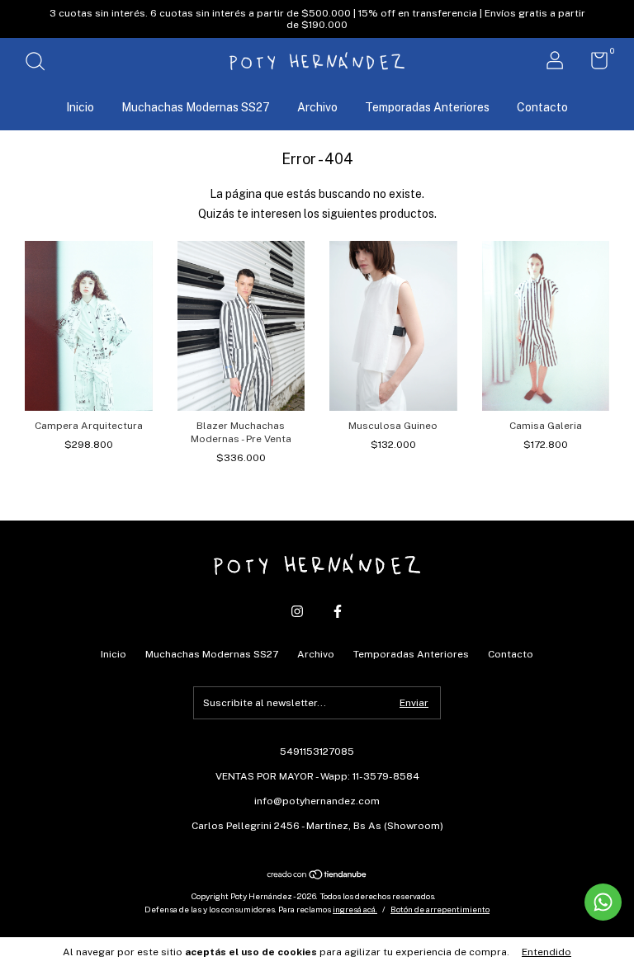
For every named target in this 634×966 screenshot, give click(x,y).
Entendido (546, 952)
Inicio (80, 107)
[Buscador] (41, 63)
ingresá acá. (355, 909)
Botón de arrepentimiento (440, 909)
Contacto (542, 107)
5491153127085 (317, 751)
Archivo (317, 107)
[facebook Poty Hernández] (337, 611)
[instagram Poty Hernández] (297, 611)
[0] (593, 64)
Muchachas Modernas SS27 (195, 107)
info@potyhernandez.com (317, 801)
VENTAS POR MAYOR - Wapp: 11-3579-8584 (317, 776)
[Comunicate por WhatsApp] (603, 902)
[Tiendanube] (317, 875)
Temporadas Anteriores (427, 107)
